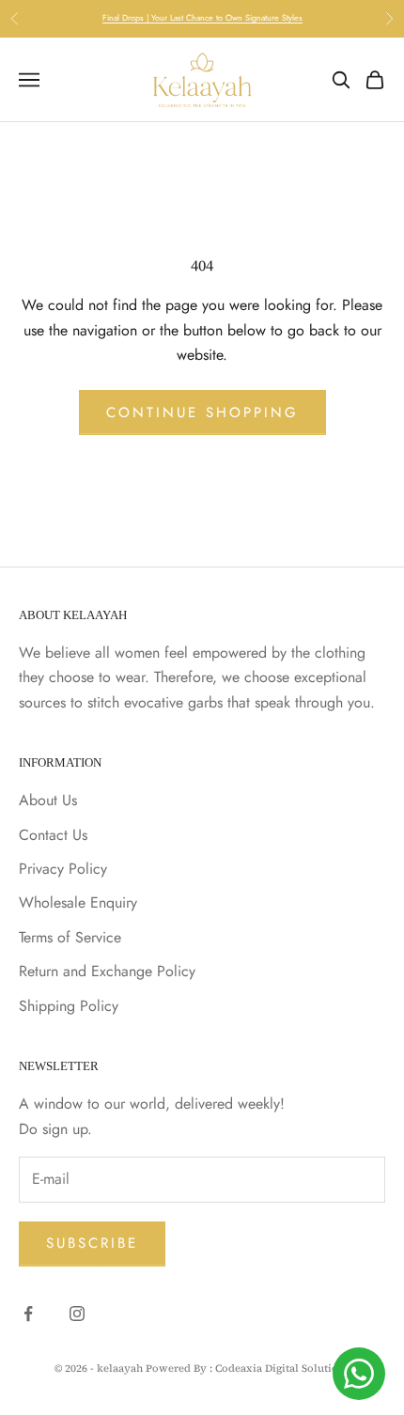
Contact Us (53, 835)
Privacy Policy (63, 868)
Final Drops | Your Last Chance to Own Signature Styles (202, 17)
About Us (48, 800)
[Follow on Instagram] (77, 1313)
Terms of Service (70, 937)
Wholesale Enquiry (78, 902)
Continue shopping (202, 412)
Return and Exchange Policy (107, 971)
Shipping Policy (68, 1006)
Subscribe (92, 1243)
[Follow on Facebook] (28, 1313)
